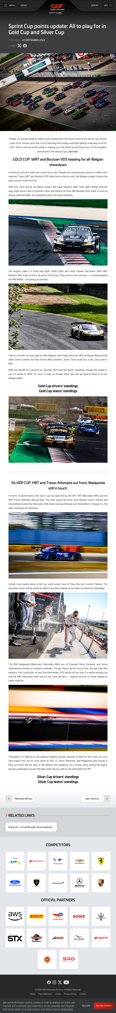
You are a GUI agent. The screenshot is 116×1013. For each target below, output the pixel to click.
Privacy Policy (70, 994)
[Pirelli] (36, 916)
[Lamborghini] (36, 882)
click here (73, 151)
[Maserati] (101, 916)
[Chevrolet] (79, 861)
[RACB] (47, 959)
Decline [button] (86, 1005)
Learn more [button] (67, 1009)
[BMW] (58, 861)
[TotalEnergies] (58, 916)
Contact (83, 994)
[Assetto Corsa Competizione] (58, 938)
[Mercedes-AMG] (79, 882)
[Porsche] (101, 882)
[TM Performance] (36, 938)
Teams (58, 994)
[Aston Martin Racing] (15, 861)
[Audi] (36, 861)
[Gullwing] (79, 938)
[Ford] (15, 882)
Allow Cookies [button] (104, 1005)
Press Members (45, 994)
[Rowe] (79, 916)
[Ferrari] (101, 861)
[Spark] (101, 938)
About (32, 994)
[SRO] (68, 959)
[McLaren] (58, 882)
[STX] (15, 938)
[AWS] (15, 916)
